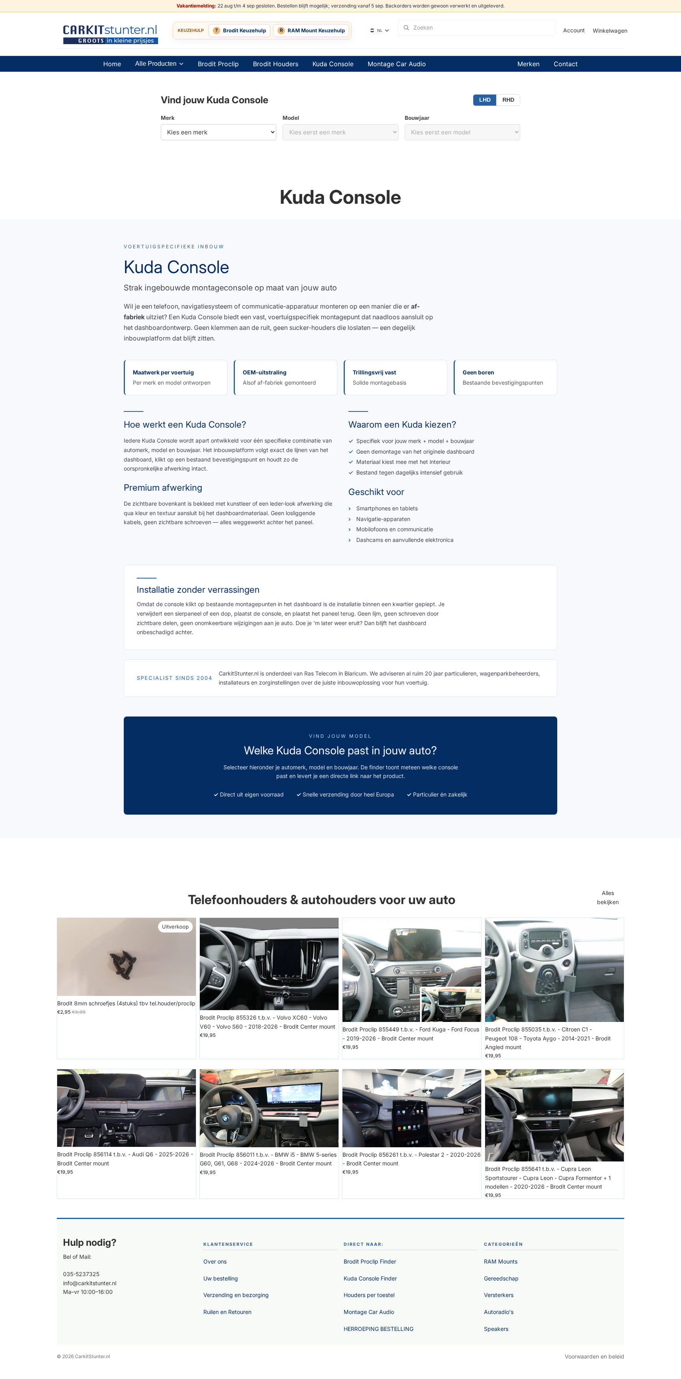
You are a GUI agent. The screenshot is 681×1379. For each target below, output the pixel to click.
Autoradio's (499, 1311)
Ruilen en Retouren (227, 1311)
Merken (528, 64)
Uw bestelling (220, 1278)
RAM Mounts (500, 1261)
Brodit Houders (275, 64)
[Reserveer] (326, 998)
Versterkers (499, 1295)
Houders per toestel (369, 1295)
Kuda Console (333, 64)
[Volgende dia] (327, 964)
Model (291, 118)
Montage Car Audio (397, 64)
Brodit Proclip (218, 64)
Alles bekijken (608, 897)
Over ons (215, 1261)
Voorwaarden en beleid (594, 1356)
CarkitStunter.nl (92, 1356)
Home (112, 64)
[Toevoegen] (184, 984)
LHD (485, 100)
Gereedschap (501, 1278)
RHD (508, 100)
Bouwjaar (417, 118)
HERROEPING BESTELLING (378, 1328)
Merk (168, 118)
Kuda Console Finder (370, 1278)
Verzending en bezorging (236, 1295)
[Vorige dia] (211, 964)
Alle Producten (156, 63)
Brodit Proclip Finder (370, 1261)
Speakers (496, 1328)
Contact (566, 64)
